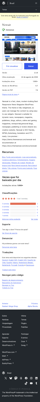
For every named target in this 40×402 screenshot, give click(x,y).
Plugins (24, 323)
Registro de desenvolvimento (12, 280)
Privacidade (6, 327)
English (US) (22, 260)
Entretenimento (22, 160)
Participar (25, 334)
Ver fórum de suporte (9, 233)
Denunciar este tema (9, 247)
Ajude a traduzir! (22, 17)
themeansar (10, 30)
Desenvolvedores (9, 341)
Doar (24, 341)
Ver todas (34, 219)
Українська (30, 265)
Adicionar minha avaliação (11, 219)
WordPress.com (9, 352)
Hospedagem (7, 323)
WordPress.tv (8, 345)
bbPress (6, 360)
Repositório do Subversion (11, 283)
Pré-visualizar (12, 66)
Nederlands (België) (26, 262)
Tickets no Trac (7, 288)
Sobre (4, 316)
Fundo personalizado (13, 157)
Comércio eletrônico (9, 160)
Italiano (15, 262)
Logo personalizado (29, 157)
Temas (4, 9)
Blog (3, 157)
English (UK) (13, 260)
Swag (24, 345)
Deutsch (5, 260)
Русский (14, 265)
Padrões (24, 327)
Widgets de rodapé (18, 163)
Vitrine (23, 316)
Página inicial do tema (9, 94)
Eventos (24, 338)
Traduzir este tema (9, 270)
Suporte (5, 338)
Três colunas (12, 168)
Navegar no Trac (8, 285)
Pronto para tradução (25, 168)
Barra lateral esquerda (19, 165)
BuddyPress (8, 363)
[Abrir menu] (36, 3)
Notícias (5, 320)
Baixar (31, 66)
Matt (5, 356)
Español (9, 262)
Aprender (5, 334)
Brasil (9, 373)
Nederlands (6, 265)
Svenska (21, 265)
